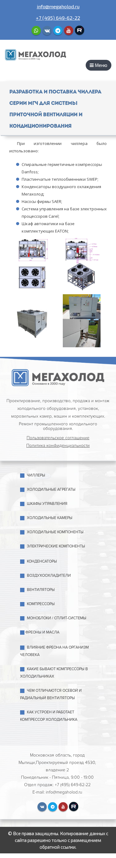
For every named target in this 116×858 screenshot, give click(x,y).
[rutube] (79, 30)
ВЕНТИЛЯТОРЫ (41, 590)
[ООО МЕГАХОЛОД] (36, 54)
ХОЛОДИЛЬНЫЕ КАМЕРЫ (49, 518)
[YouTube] (68, 30)
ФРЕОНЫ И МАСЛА (42, 632)
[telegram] (57, 30)
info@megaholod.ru (58, 6)
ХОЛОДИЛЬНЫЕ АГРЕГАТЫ (51, 489)
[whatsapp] (36, 30)
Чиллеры (36, 475)
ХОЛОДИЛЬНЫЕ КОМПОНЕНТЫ (55, 532)
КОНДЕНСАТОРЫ (42, 561)
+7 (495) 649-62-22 (58, 18)
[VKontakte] (47, 30)
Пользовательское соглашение (58, 437)
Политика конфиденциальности (58, 445)
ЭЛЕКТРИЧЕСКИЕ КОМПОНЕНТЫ (56, 546)
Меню (100, 65)
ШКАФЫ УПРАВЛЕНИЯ (47, 503)
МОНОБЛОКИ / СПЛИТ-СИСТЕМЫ (56, 618)
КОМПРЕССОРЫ (41, 604)
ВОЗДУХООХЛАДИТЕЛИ (49, 575)
